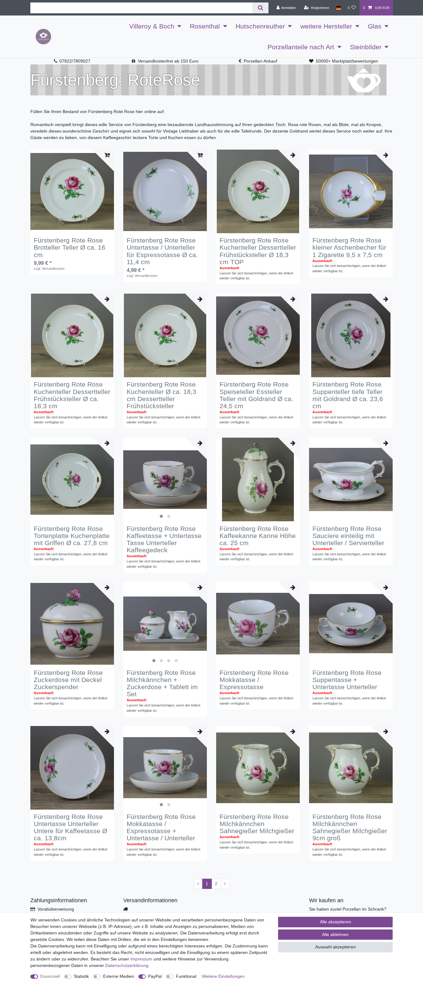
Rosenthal (205, 26)
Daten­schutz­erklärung (126, 965)
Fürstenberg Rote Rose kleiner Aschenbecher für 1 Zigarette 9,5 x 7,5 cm (349, 247)
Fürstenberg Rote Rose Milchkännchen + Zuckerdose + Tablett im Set (162, 683)
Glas (375, 26)
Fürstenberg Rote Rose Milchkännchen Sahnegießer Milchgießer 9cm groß (349, 827)
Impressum (141, 958)
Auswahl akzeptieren (335, 946)
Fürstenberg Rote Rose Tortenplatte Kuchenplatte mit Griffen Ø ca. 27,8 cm (72, 535)
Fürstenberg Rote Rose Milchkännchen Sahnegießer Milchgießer (257, 823)
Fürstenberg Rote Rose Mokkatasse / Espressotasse (254, 679)
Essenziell (50, 976)
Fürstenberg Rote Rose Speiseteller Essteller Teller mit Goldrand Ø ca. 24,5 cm (256, 395)
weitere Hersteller (326, 26)
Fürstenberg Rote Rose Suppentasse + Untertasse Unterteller (347, 679)
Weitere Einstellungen (223, 976)
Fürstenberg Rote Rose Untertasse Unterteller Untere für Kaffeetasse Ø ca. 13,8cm (70, 827)
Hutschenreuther (260, 26)
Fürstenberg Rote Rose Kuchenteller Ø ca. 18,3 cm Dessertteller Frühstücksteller (161, 395)
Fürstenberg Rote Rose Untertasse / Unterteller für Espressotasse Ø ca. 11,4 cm (162, 251)
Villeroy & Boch (151, 26)
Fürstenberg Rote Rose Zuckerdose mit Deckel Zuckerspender (68, 679)
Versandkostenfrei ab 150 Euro (168, 61)
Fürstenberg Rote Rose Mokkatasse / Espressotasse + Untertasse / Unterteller (161, 827)
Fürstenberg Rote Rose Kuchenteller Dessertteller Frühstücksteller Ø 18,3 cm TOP (258, 251)
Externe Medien (118, 976)
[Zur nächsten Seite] (225, 884)
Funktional (186, 976)
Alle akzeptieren (335, 921)
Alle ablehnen (335, 934)
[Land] (338, 7)
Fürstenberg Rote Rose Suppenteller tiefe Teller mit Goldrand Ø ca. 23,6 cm (347, 395)
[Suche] (260, 7)
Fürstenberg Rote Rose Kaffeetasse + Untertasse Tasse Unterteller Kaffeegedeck (164, 539)
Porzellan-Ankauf (260, 61)
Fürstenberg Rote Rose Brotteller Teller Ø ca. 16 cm (69, 247)
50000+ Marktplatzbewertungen (347, 61)
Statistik (81, 976)
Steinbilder (366, 46)
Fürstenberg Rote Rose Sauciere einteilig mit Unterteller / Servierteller (348, 535)
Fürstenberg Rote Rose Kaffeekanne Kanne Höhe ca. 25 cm (258, 535)
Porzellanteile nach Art (301, 46)
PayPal (155, 976)
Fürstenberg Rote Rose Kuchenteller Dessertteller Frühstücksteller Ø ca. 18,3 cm (72, 395)
